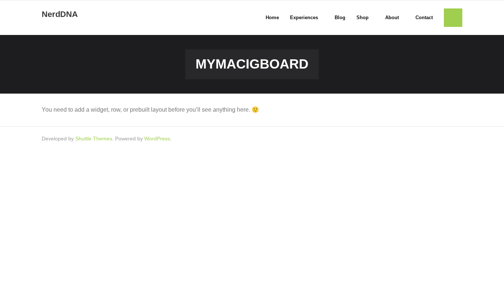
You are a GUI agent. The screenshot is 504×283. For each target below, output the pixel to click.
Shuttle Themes (93, 139)
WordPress (157, 139)
